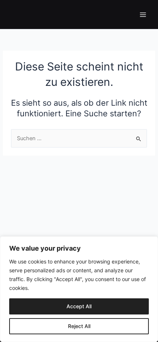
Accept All (79, 306)
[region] (79, 289)
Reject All (79, 326)
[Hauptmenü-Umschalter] (143, 14)
